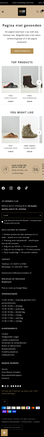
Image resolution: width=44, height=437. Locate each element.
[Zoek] (37, 11)
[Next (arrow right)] (39, 82)
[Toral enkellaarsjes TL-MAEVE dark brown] (29, 79)
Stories (5, 369)
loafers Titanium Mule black (11, 98)
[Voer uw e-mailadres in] (40, 215)
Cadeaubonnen (8, 355)
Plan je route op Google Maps (14, 288)
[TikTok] (28, 188)
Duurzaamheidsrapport (12, 375)
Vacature (5, 378)
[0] (40, 11)
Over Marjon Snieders (11, 372)
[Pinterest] (20, 188)
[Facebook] (5, 188)
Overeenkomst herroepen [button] (12, 427)
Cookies (37, 421)
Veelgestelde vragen (10, 337)
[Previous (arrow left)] (5, 82)
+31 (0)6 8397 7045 (19, 267)
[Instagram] (13, 188)
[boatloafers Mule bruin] (11, 129)
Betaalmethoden (9, 349)
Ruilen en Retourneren (11, 346)
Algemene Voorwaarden (11, 421)
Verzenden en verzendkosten (14, 343)
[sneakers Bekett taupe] (29, 129)
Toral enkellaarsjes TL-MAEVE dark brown (29, 98)
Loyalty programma (10, 340)
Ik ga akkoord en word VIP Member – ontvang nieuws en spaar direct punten (22, 221)
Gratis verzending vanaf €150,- (22, 3)
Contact (5, 334)
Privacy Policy (27, 421)
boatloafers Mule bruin (10, 148)
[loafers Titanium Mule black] (11, 79)
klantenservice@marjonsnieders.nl (16, 273)
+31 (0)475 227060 (18, 264)
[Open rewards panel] (4, 432)
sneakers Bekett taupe (30, 148)
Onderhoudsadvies (10, 352)
